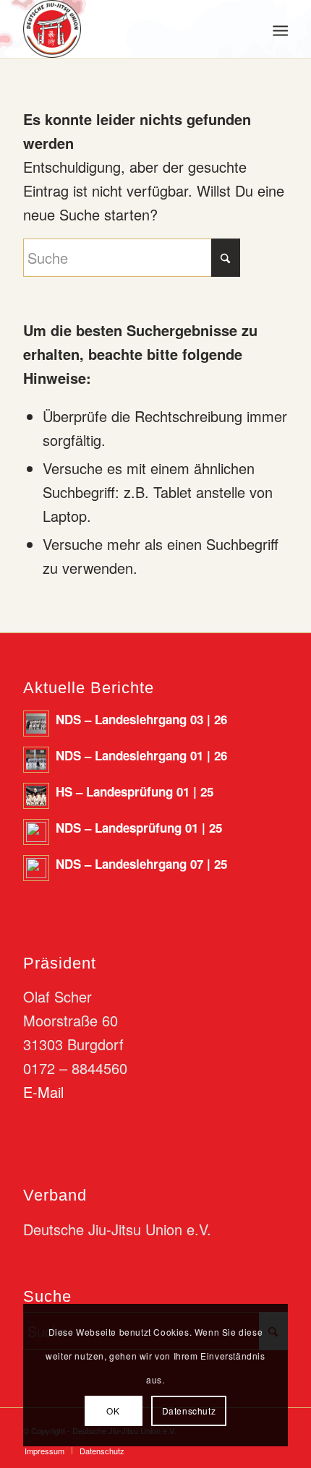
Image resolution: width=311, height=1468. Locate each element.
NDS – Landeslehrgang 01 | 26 (141, 755)
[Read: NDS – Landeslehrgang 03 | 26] (36, 724)
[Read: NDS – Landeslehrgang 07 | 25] (36, 868)
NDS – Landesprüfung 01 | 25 (139, 827)
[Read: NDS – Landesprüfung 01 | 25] (36, 832)
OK (112, 1410)
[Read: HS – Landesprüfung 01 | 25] (36, 796)
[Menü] (279, 29)
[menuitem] (279, 29)
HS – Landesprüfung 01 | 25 (134, 791)
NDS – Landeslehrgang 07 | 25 (141, 863)
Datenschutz (189, 1410)
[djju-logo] (128, 29)
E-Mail (43, 1091)
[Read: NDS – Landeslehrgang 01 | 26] (36, 760)
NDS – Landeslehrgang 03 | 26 (141, 719)
